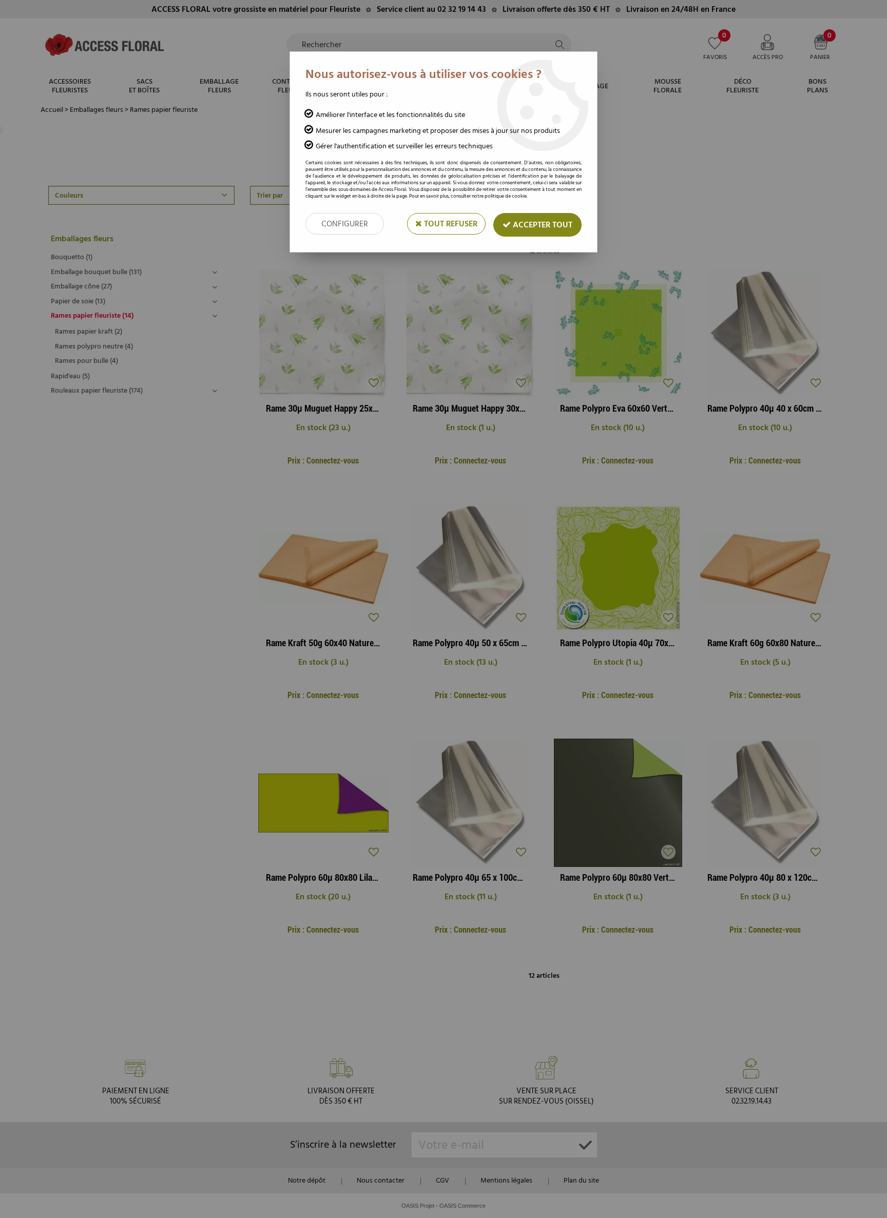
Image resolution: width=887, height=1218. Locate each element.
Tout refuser (449, 223)
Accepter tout (541, 224)
